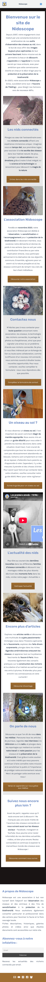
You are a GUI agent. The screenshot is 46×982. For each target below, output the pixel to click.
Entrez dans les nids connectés (23, 179)
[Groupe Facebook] (31, 977)
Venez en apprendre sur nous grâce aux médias (23, 787)
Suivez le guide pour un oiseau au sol (23, 485)
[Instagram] (23, 977)
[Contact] (14, 977)
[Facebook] (27, 977)
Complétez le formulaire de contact (23, 382)
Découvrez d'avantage (23, 686)
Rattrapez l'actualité (23, 586)
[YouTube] (19, 977)
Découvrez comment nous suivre (23, 858)
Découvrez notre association (23, 279)
